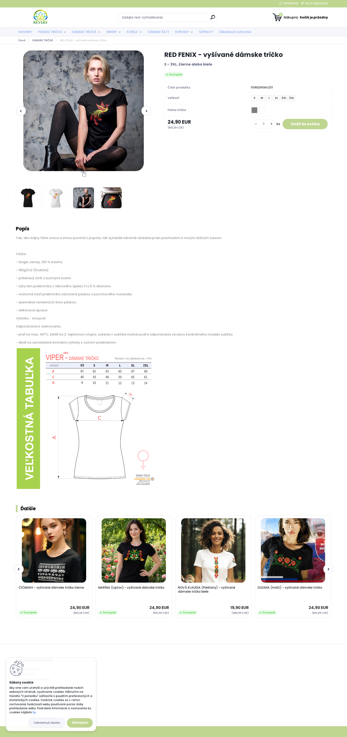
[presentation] (21, 111)
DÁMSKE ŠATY (158, 32)
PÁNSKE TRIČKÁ (50, 32)
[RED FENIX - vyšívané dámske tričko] (83, 110)
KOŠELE (132, 32)
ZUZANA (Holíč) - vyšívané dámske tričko (289, 588)
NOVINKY (25, 32)
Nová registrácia (316, 3)
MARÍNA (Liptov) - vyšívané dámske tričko (131, 588)
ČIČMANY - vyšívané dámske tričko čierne (51, 588)
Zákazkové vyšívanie (235, 32)
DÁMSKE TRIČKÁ (84, 32)
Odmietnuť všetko (47, 723)
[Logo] (40, 17)
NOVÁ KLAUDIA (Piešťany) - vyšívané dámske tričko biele (206, 590)
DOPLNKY (182, 32)
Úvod (21, 40)
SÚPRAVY (206, 32)
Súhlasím (80, 722)
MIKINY (112, 32)
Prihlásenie (290, 3)
